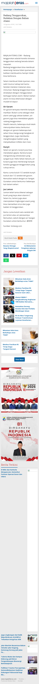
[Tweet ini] (12, 255)
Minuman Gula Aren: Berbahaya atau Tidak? (11, 332)
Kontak (20, 681)
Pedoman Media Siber (8, 681)
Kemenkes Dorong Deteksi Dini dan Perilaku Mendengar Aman (25, 308)
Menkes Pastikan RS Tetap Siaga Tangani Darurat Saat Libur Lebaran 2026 (11, 349)
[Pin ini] (19, 255)
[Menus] (36, 3)
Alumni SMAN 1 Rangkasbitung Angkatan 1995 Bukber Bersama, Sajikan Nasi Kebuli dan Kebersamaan (25, 301)
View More (19, 359)
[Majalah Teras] (15, 3)
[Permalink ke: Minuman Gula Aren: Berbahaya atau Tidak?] (8, 282)
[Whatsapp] (6, 260)
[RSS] (20, 238)
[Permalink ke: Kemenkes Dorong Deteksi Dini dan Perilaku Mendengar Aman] (8, 309)
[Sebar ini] (6, 255)
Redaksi (21, 679)
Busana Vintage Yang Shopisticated (11, 246)
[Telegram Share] (25, 255)
